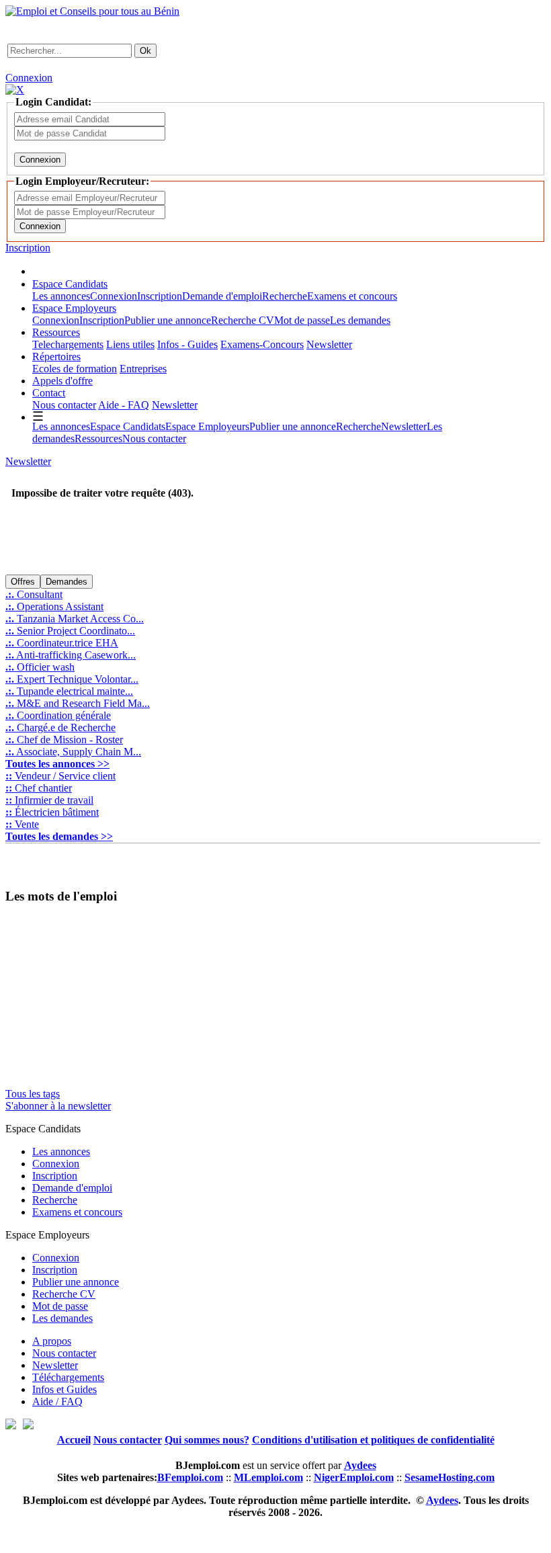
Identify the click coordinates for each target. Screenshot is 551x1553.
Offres (23, 582)
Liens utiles (130, 344)
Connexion (28, 77)
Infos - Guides (187, 344)
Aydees (442, 1500)
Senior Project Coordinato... (70, 630)
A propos (51, 1341)
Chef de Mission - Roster (64, 739)
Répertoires (56, 356)
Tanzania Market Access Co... (74, 618)
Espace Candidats (70, 284)
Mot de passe (302, 320)
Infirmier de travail (49, 800)
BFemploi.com (190, 1477)
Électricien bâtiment (52, 812)
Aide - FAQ (123, 405)
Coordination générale (58, 715)
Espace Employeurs (74, 308)
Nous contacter (64, 405)
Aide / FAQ (57, 1401)
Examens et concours (352, 296)
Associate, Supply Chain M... (73, 751)
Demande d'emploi (222, 296)
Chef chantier (38, 788)
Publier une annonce (167, 320)
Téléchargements (68, 1377)
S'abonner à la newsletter (58, 1105)
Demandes (66, 582)
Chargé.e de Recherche (60, 727)
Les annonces (61, 296)
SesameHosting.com (450, 1477)
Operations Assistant (54, 606)
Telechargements (67, 344)
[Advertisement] (162, 552)
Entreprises (143, 368)
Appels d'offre (62, 380)
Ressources (56, 332)
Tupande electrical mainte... (69, 691)
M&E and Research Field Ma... (77, 703)
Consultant (33, 594)
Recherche (284, 296)
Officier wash (40, 667)
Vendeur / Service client (60, 776)
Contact (48, 392)
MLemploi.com (268, 1477)
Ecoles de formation (74, 368)
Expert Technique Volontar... (71, 679)
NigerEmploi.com (354, 1477)
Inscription (27, 247)
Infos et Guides (64, 1389)
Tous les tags (32, 1093)
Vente (22, 824)
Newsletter (329, 344)
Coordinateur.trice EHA (61, 642)
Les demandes (360, 320)
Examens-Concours (262, 344)
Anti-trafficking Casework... (70, 655)
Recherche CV (242, 320)
